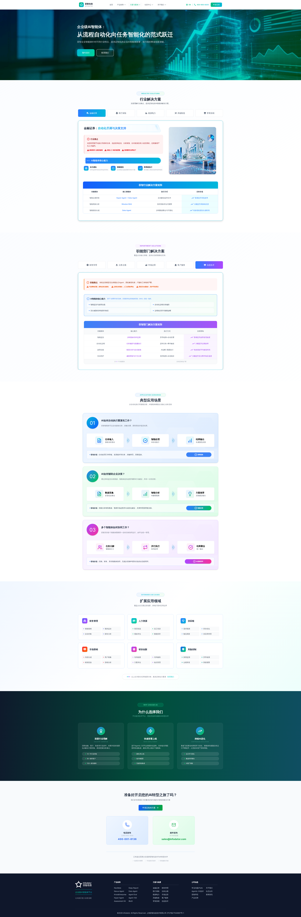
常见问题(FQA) (197, 888)
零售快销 (156, 901)
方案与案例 (134, 5)
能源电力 (156, 894)
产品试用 (195, 898)
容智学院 (195, 894)
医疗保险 (156, 891)
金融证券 (156, 888)
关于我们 (161, 5)
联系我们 (170, 677)
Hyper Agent (119, 898)
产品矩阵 (120, 5)
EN (190, 5)
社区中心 (148, 5)
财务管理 (165, 888)
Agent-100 (133, 898)
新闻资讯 (209, 894)
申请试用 (216, 5)
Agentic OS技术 (198, 891)
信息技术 (165, 901)
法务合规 (165, 891)
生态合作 (209, 891)
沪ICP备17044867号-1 (175, 913)
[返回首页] (86, 4)
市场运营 (165, 894)
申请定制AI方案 (148, 808)
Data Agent (133, 891)
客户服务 (165, 898)
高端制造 (156, 898)
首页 (111, 5)
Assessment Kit (120, 901)
